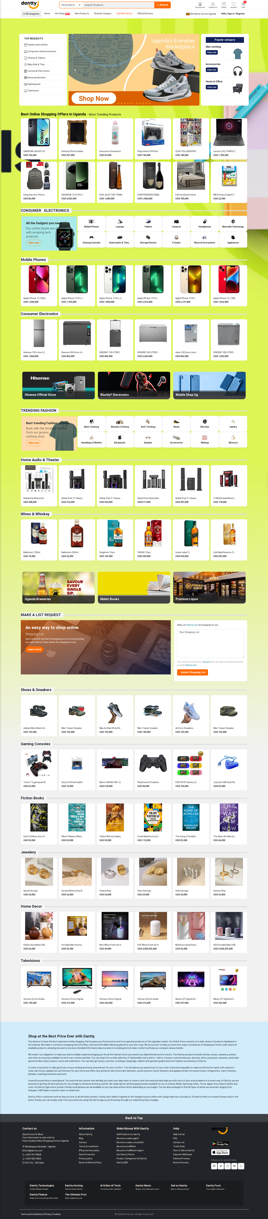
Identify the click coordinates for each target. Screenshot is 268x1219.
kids (88, 1058)
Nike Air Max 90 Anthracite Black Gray (111, 728)
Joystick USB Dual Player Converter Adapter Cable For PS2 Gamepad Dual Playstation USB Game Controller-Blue (225, 782)
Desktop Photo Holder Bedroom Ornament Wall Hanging (73, 151)
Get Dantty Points (125, 1154)
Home (47, 13)
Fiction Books (32, 798)
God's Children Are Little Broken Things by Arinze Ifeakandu (35, 836)
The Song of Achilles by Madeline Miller (187, 836)
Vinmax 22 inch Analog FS (35, 999)
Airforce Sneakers (184, 728)
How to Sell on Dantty (183, 1150)
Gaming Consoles (35, 744)
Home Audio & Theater (40, 460)
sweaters (223, 1054)
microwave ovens (197, 1071)
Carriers (83, 1142)
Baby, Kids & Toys (36, 64)
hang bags (131, 1061)
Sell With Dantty (124, 13)
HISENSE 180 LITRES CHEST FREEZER (225, 352)
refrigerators (213, 1071)
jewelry (232, 1054)
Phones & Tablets (36, 58)
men (71, 1058)
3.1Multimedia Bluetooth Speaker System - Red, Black (225, 498)
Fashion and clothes (37, 44)
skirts (204, 1058)
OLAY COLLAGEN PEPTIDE (187, 151)
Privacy (47, 1214)
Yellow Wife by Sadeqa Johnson (111, 836)
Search (163, 4)
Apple (210, 1084)
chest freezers (228, 1071)
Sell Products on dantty (128, 1134)
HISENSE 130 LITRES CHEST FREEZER (111, 352)
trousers (168, 1058)
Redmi (230, 1084)
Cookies (57, 1214)
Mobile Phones (33, 260)
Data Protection (87, 1154)
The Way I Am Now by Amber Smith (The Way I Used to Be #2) (225, 836)
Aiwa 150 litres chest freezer (187, 352)
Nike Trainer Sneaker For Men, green (225, 728)
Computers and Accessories (41, 51)
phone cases (59, 1090)
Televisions (33, 90)
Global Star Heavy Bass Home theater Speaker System (149, 498)
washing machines (47, 1074)
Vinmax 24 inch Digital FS (111, 999)
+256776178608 (33, 1154)
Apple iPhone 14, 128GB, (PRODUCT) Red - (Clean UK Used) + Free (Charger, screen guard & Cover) (225, 298)
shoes (214, 1054)
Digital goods (33, 84)
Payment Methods (182, 1154)
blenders (32, 1074)
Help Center (179, 1134)
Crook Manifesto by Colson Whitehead (149, 836)
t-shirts (159, 1058)
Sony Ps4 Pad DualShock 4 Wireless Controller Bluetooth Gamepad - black (73, 782)
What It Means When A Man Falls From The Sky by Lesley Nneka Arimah (73, 836)
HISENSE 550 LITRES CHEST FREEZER (149, 352)
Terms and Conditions (32, 1214)
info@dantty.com (33, 1150)
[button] (75, 70)
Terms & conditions (88, 1146)
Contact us (178, 1142)
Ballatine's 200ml (69, 552)
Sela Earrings (181, 890)
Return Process (181, 1162)
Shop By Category (103, 13)
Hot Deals (62, 13)
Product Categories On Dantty (132, 1158)
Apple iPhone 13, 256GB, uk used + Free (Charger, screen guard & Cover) (35, 298)
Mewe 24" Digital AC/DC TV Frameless (187, 999)
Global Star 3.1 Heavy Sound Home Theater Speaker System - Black (111, 498)
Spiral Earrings (30, 890)
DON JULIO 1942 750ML (111, 194)
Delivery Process (181, 1158)
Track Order (179, 1146)
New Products (82, 13)
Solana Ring (105, 890)
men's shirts (148, 1058)
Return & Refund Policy (90, 1162)
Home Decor (31, 906)
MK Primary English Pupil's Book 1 (225, 194)
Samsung (187, 1084)
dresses (196, 1058)
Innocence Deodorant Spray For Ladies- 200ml (111, 151)
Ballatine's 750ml (31, 552)
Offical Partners (145, 13)
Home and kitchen (36, 77)
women (78, 1058)
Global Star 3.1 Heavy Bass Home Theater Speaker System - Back (73, 498)
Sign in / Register (236, 13)
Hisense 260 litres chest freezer (73, 352)
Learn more (34, 649)
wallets (141, 1061)
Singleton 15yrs (107, 552)
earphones (74, 1090)
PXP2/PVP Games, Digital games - (187, 782)
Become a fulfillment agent (130, 1150)
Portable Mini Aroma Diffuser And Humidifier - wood (73, 945)
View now (211, 52)
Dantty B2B (122, 1162)
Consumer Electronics (38, 71)
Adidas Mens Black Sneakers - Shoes (35, 728)
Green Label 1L (182, 552)
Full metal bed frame (185, 194)
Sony (216, 1084)
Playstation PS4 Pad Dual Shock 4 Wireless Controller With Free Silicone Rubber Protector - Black (149, 151)
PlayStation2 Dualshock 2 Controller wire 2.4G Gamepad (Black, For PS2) (149, 782)
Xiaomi (222, 1084)
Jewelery (28, 852)
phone (87, 1080)
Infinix (196, 1084)
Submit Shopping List (192, 672)
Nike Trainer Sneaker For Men (73, 728)
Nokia (179, 1084)
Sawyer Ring (219, 890)
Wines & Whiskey (35, 514)
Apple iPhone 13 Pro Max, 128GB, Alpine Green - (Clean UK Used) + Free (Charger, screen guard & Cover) (149, 298)
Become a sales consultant (130, 1142)
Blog (81, 1138)
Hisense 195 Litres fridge (35, 352)
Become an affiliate (126, 1146)
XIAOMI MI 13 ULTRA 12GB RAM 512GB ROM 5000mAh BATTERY (73, 194)
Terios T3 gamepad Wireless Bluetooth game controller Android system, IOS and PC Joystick (35, 782)
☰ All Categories (31, 14)
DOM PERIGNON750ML (148, 194)
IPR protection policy (89, 1150)
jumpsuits (213, 1058)
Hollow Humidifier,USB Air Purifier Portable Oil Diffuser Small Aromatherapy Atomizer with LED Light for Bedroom (35, 945)
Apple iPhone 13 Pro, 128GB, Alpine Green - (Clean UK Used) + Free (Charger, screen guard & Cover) (73, 298)
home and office (88, 1071)
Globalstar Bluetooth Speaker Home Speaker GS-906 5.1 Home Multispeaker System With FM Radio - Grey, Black (35, 498)
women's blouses (182, 1058)
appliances (52, 1071)
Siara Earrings (144, 890)
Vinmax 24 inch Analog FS (149, 999)
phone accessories (209, 1087)
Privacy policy (85, 1158)
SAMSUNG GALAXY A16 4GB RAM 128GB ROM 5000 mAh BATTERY (35, 151)
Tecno (203, 1084)
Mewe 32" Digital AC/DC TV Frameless (225, 999)
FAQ (175, 1138)
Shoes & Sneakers (36, 690)
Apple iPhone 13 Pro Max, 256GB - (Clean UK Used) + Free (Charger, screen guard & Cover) (187, 298)
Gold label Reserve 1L (223, 552)
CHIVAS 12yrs (144, 552)
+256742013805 (33, 1158)
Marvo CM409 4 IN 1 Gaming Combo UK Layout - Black (111, 782)
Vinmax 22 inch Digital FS (73, 999)
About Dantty (85, 1134)
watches (109, 1061)
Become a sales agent (128, 1138)
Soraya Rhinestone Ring (73, 890)
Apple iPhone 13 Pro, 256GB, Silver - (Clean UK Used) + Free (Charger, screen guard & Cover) (111, 298)
